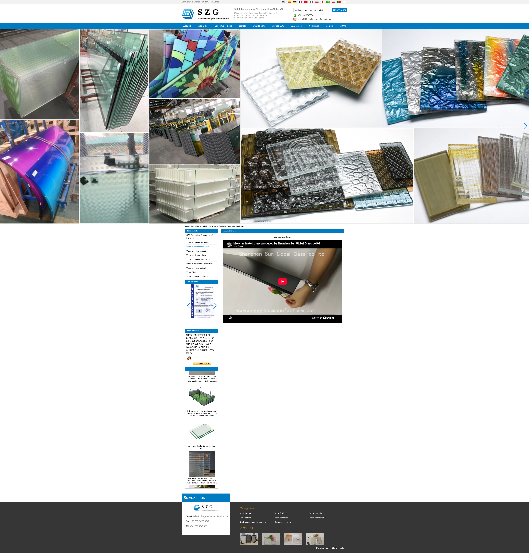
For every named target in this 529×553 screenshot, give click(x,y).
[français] (300, 2)
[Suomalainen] (344, 2)
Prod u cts (202, 26)
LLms (328, 548)
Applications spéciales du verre (254, 522)
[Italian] (311, 2)
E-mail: (189, 516)
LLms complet (338, 548)
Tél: (187, 526)
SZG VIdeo (296, 26)
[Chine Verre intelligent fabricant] (315, 544)
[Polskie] (333, 2)
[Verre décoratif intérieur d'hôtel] (264, 126)
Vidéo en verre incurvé (196, 251)
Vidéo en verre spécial (196, 268)
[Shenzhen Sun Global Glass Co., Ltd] (206, 19)
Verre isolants (316, 513)
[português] (339, 2)
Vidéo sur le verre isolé (196, 255)
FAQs (343, 26)
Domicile (189, 226)
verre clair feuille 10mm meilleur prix (202, 427)
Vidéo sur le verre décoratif (198, 259)
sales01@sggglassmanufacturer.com (314, 19)
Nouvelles (314, 26)
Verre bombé (245, 518)
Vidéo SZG (191, 272)
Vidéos (198, 226)
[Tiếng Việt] (305, 2)
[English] (283, 2)
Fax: (188, 521)
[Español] (289, 2)
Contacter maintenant (202, 363)
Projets (242, 26)
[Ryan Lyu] (189, 358)
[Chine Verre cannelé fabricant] (271, 544)
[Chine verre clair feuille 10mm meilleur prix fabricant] (202, 424)
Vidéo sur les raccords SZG (198, 276)
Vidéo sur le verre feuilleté (214, 226)
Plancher (320, 548)
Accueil (187, 26)
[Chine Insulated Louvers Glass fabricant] (249, 544)
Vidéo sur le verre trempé (197, 242)
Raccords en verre (283, 522)
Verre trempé (245, 513)
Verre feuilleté (281, 513)
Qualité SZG (259, 26)
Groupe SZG (278, 26)
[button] (259, 221)
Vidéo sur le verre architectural (199, 264)
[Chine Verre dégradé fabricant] (293, 544)
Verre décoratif (281, 518)
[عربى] (328, 2)
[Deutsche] (294, 2)
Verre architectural (318, 518)
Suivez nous (194, 497)
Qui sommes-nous (223, 26)
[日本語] (322, 2)
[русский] (317, 2)
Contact (329, 26)
